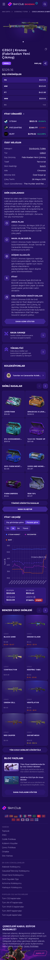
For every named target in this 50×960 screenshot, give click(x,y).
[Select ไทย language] (32, 820)
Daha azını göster (25, 321)
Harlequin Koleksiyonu (12, 887)
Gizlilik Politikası (9, 839)
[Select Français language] (20, 816)
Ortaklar (5, 851)
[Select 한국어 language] (27, 820)
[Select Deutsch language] (15, 816)
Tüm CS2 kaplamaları (11, 898)
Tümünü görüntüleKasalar (25, 503)
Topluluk (5, 831)
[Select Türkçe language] (39, 816)
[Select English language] (6, 816)
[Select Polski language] (29, 816)
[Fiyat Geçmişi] (24, 114)
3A (18, 528)
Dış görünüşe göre (15, 522)
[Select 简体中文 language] (13, 820)
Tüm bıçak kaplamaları (12, 915)
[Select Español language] (11, 816)
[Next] (45, 386)
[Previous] (39, 386)
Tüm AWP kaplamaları (12, 911)
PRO (4, 835)
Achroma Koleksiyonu (12, 883)
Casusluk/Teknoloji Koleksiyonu (15, 871)
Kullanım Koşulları (10, 843)
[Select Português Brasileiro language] (34, 816)
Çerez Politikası (9, 847)
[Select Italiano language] (25, 816)
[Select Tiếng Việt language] (43, 816)
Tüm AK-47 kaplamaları (12, 902)
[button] (13, 631)
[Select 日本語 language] (22, 820)
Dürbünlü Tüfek (21, 12)
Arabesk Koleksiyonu (11, 867)
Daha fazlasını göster (25, 792)
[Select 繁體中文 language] (18, 820)
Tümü (25, 528)
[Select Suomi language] (36, 820)
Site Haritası (7, 856)
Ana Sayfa (6, 12)
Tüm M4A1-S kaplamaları (13, 907)
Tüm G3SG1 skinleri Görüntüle (25, 750)
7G (7, 528)
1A (13, 528)
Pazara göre (32, 522)
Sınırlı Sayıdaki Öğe (10, 879)
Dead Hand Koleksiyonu (13, 875)
